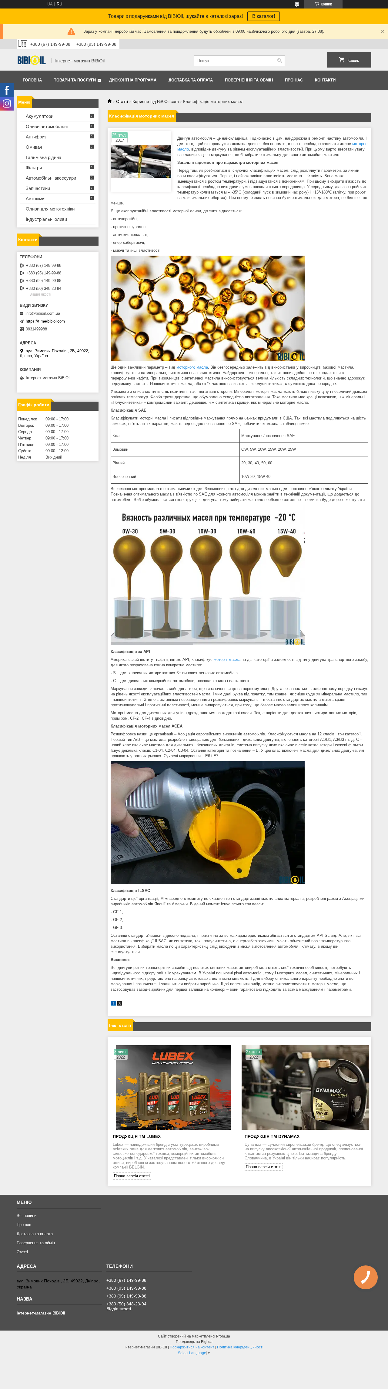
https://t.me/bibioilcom (45, 321)
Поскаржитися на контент (192, 1347)
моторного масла (192, 367)
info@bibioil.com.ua (42, 313)
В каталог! (263, 16)
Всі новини (26, 1215)
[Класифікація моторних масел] (141, 161)
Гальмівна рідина (43, 157)
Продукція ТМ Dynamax (272, 1136)
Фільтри (34, 167)
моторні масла (227, 659)
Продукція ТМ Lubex (137, 1136)
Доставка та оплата (191, 80)
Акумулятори (39, 116)
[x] (119, 1004)
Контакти (325, 80)
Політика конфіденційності (240, 1347)
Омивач (34, 147)
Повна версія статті (132, 1176)
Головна (32, 80)
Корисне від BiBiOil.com (155, 101)
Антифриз (36, 136)
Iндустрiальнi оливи (46, 219)
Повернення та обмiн (249, 80)
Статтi (22, 1252)
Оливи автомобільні (47, 126)
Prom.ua (223, 1336)
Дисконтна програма (132, 80)
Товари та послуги (75, 80)
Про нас (294, 80)
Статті (122, 101)
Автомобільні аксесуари (51, 178)
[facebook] (113, 1004)
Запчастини (38, 188)
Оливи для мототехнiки (50, 208)
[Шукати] (279, 60)
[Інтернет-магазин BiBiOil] (32, 61)
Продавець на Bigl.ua (194, 1342)
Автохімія (35, 198)
